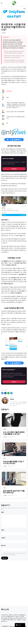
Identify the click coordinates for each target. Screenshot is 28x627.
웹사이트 (3, 545)
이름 (2, 530)
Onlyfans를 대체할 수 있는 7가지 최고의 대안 (13, 462)
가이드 (24, 8)
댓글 (2, 512)
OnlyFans (14, 168)
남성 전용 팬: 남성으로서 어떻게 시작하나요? (13, 492)
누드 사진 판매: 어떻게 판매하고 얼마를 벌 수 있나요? (13, 433)
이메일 (3, 537)
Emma (3, 32)
